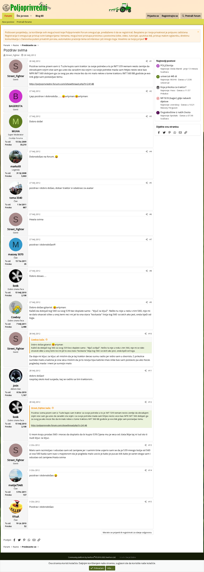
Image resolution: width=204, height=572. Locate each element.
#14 (150, 470)
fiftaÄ (15, 516)
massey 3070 (15, 254)
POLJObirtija (166, 65)
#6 (150, 214)
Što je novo (23, 15)
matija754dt (16, 485)
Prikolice (164, 93)
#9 (150, 302)
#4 (150, 151)
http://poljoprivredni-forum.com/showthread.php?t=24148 (61, 83)
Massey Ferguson (168, 107)
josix (15, 385)
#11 (150, 370)
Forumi (8, 15)
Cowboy (15, 317)
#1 (150, 61)
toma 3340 (15, 197)
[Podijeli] (146, 61)
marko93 (16, 166)
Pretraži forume (24, 21)
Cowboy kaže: (38, 339)
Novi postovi (8, 21)
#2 (150, 91)
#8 (150, 270)
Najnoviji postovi (165, 60)
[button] (31, 16)
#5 (150, 182)
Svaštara (164, 71)
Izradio (128, 557)
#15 (150, 501)
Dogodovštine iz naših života (175, 112)
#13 (150, 445)
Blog (38, 15)
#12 (150, 402)
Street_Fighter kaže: (41, 407)
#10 (150, 333)
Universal (164, 82)
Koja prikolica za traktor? (173, 87)
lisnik (15, 285)
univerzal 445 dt (168, 76)
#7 (150, 239)
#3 (150, 116)
